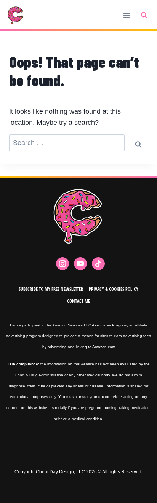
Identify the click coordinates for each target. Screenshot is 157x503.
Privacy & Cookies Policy (113, 289)
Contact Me (78, 301)
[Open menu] (126, 15)
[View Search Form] (144, 15)
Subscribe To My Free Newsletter (51, 289)
